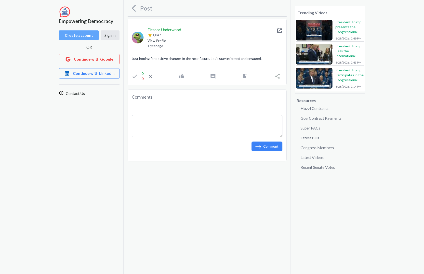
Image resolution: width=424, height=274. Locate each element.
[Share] (277, 76)
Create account (79, 35)
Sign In (110, 35)
